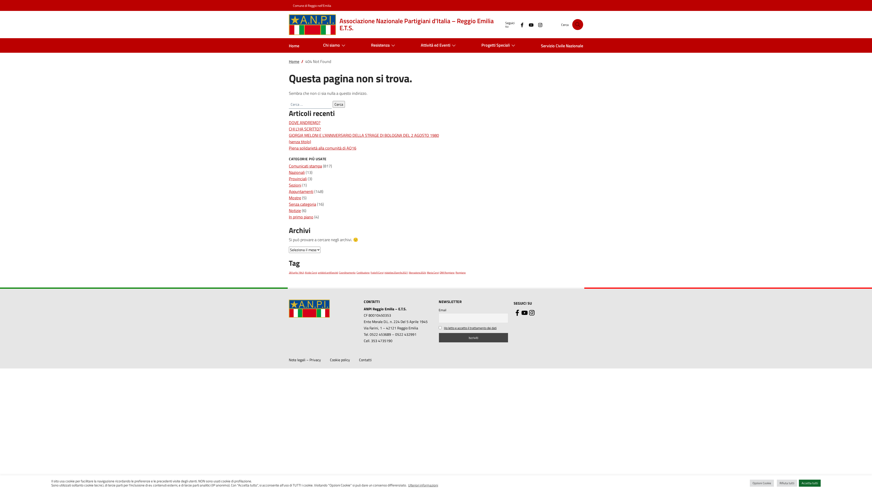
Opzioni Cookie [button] (762, 483)
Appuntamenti (301, 191)
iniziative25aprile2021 (396, 272)
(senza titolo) (300, 142)
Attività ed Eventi (435, 45)
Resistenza (380, 45)
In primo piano (301, 217)
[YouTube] (529, 24)
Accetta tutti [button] (810, 483)
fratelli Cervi (377, 272)
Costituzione (363, 272)
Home (294, 46)
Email (442, 310)
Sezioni (295, 185)
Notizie (295, 211)
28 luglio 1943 (296, 272)
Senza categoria (302, 204)
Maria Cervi (433, 272)
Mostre (295, 198)
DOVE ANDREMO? (304, 123)
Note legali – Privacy (305, 360)
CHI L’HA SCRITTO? (305, 129)
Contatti (365, 360)
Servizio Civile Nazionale (562, 46)
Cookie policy (340, 360)
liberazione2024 (417, 272)
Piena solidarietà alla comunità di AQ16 (322, 148)
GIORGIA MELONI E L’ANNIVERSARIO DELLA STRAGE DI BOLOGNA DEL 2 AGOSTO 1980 (364, 135)
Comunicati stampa (305, 166)
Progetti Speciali (495, 45)
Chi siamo (331, 45)
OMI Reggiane (447, 272)
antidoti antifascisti (328, 272)
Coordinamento (347, 272)
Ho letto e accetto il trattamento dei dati (470, 328)
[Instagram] (538, 24)
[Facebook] (520, 24)
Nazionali (297, 172)
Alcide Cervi (311, 272)
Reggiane (461, 272)
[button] (577, 24)
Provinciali (298, 179)
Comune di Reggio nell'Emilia (312, 5)
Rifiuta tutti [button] (787, 483)
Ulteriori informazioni (423, 485)
